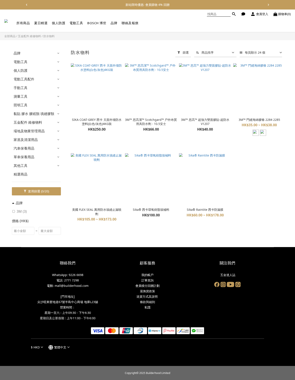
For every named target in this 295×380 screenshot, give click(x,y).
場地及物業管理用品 (29, 131)
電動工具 (76, 23)
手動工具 (20, 87)
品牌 (114, 23)
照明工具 (20, 105)
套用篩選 (38, 191)
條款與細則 (147, 302)
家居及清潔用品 (26, 139)
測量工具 (20, 96)
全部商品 (10, 36)
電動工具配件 (24, 79)
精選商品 (20, 174)
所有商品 (23, 23)
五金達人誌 (227, 275)
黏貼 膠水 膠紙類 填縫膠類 (34, 113)
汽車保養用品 (24, 148)
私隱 (147, 307)
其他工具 (20, 165)
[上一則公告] (27, 5)
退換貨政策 (147, 291)
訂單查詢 (147, 280)
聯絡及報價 (130, 23)
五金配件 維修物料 (29, 36)
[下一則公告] (268, 5)
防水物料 (49, 36)
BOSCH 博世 (96, 23)
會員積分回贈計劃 (147, 286)
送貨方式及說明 (147, 296)
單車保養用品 (24, 157)
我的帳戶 (147, 275)
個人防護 (58, 23)
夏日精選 (41, 23)
